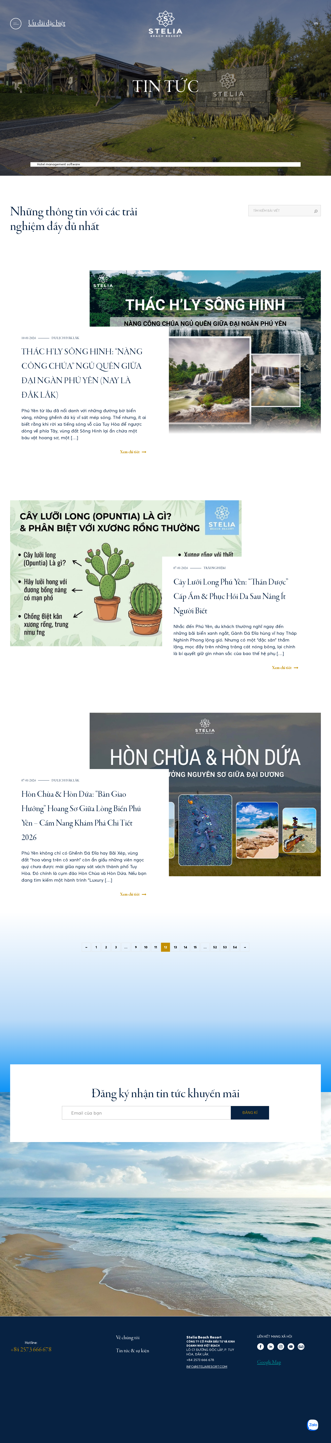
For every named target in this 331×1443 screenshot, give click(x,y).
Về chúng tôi (127, 1338)
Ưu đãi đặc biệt (46, 23)
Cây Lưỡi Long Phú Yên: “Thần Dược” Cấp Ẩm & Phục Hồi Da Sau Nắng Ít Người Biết (230, 597)
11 (155, 947)
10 (145, 947)
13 (175, 947)
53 (225, 947)
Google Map (269, 1362)
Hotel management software (58, 164)
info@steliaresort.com (206, 1367)
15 (195, 947)
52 (215, 947)
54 (235, 947)
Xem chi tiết (130, 452)
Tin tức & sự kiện (132, 1351)
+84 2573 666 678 (31, 1349)
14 (185, 947)
